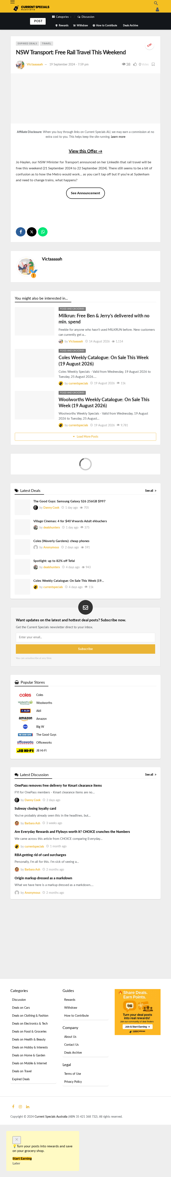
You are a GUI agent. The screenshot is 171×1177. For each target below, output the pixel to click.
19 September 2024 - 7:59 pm (69, 64)
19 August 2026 (104, 383)
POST (38, 21)
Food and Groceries (72, 309)
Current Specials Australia (51, 1137)
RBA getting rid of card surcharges (40, 875)
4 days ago (73, 587)
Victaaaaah (35, 64)
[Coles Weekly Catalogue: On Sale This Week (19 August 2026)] (34, 363)
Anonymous (51, 567)
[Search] (156, 3)
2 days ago (72, 567)
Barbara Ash (32, 843)
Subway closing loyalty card (35, 829)
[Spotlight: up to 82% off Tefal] (22, 587)
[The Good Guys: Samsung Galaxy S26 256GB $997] (22, 528)
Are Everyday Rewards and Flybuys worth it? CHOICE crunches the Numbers (72, 852)
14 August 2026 (99, 341)
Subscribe (85, 669)
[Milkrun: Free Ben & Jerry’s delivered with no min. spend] (34, 321)
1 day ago (71, 528)
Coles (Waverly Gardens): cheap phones (61, 561)
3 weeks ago (54, 843)
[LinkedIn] (27, 1127)
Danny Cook (51, 528)
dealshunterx (51, 547)
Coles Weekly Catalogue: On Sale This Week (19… (68, 601)
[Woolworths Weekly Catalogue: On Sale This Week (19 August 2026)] (34, 405)
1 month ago (58, 867)
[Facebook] (13, 1127)
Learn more (118, 136)
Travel (46, 43)
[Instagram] (20, 1127)
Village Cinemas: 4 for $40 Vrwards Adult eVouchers (70, 541)
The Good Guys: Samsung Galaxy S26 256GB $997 (69, 521)
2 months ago (55, 889)
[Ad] (138, 1032)
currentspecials (78, 383)
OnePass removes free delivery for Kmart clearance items (58, 806)
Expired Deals (27, 43)
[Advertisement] (85, 211)
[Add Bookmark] (153, 64)
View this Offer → (85, 151)
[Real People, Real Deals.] (157, 9)
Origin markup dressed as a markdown (43, 898)
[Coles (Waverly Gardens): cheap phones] (22, 567)
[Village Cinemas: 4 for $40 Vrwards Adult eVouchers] (22, 547)
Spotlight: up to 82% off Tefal (54, 581)
